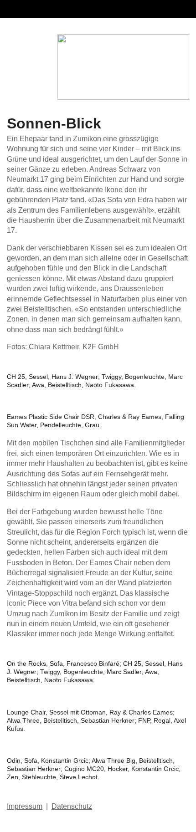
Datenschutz (72, 806)
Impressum (24, 806)
